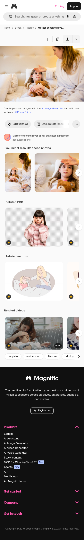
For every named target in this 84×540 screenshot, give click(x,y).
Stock (18, 27)
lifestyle (52, 356)
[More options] (47, 39)
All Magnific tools (15, 481)
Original (25, 52)
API (6, 471)
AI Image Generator (52, 108)
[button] (42, 411)
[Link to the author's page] (7, 138)
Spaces (8, 434)
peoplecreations (21, 139)
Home (7, 27)
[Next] (67, 124)
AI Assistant (11, 438)
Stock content (12, 457)
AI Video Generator (16, 448)
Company (11, 502)
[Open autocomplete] (8, 16)
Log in (74, 6)
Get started (12, 491)
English (42, 410)
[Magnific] (42, 379)
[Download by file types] (76, 39)
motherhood (33, 356)
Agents (11, 467)
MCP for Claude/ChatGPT (23, 462)
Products (10, 427)
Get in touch (13, 513)
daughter (13, 356)
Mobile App (11, 476)
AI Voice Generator (15, 452)
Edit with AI (20, 124)
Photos (30, 27)
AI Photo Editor (22, 112)
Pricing (59, 6)
